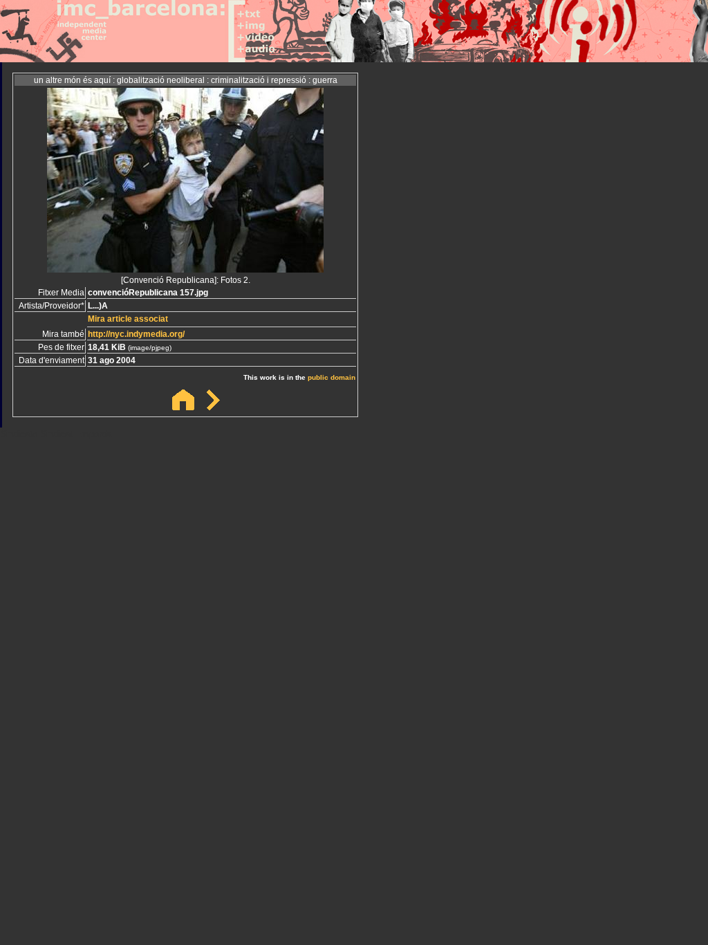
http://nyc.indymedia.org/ (136, 334)
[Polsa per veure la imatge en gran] (185, 269)
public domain (331, 377)
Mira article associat (128, 319)
